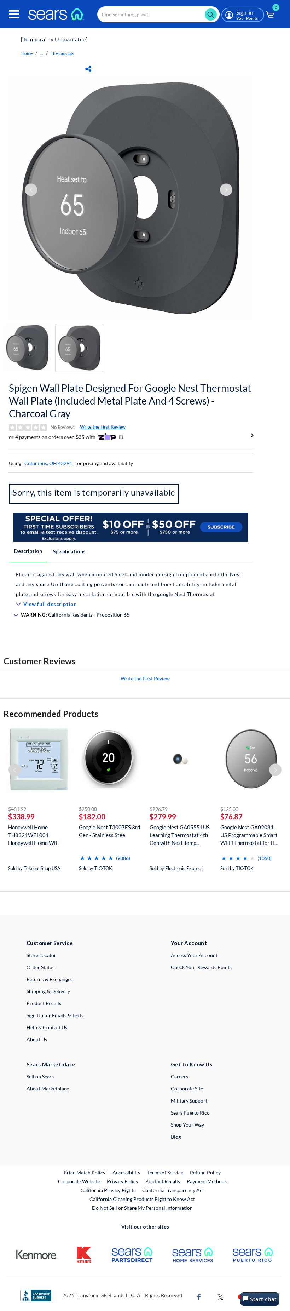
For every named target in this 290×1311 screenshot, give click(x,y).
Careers (179, 1077)
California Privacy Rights (108, 1190)
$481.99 (17, 809)
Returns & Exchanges (49, 979)
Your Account (189, 943)
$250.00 (88, 809)
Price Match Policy (84, 1172)
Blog (176, 1137)
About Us (37, 1039)
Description (28, 551)
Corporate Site (187, 1089)
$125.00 (229, 809)
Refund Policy (205, 1172)
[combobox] (158, 14)
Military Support (189, 1101)
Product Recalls (44, 1003)
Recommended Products (51, 714)
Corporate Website (79, 1181)
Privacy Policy (122, 1181)
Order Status (40, 967)
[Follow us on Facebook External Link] (199, 1296)
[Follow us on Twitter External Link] (220, 1296)
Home (27, 53)
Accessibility (126, 1172)
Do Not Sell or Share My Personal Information (142, 1208)
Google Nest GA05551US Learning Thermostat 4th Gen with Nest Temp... (180, 835)
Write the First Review (103, 427)
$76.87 (231, 816)
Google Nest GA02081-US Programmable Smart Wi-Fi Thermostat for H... (249, 835)
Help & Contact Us (47, 1027)
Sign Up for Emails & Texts (55, 1015)
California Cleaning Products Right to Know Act (142, 1199)
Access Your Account (194, 955)
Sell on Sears (40, 1077)
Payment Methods (207, 1181)
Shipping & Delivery (48, 991)
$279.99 (163, 816)
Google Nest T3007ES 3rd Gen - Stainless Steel (109, 831)
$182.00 (92, 816)
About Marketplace (48, 1089)
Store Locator (41, 955)
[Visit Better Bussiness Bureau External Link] (35, 1295)
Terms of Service (165, 1172)
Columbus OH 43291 (48, 463)
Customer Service (50, 943)
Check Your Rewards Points (201, 967)
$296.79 (159, 809)
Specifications (69, 551)
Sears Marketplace (51, 1064)
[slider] (96, 855)
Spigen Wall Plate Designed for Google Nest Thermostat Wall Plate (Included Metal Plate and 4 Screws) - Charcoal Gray (130, 400)
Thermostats (62, 53)
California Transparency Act (173, 1190)
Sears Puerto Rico (190, 1113)
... (41, 53)
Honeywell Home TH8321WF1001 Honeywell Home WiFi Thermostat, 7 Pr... (34, 835)
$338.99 (21, 816)
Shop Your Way (187, 1125)
